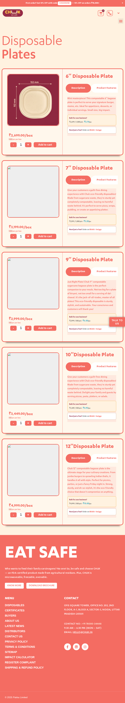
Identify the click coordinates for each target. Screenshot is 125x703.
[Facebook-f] (67, 646)
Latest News (14, 626)
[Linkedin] (76, 646)
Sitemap (11, 652)
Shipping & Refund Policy (24, 667)
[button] (118, 13)
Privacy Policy (16, 641)
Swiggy (99, 130)
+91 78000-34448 (91, 624)
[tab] (78, 88)
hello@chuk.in (82, 632)
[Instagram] (85, 646)
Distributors (15, 631)
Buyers (10, 615)
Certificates (14, 610)
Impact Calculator (20, 657)
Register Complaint (20, 662)
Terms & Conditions (20, 646)
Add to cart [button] (45, 144)
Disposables (14, 605)
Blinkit (92, 130)
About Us (12, 620)
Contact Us (13, 636)
